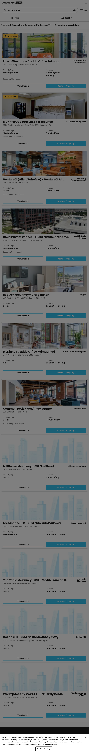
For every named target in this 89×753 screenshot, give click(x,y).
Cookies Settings (44, 749)
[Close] (85, 737)
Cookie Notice (51, 744)
